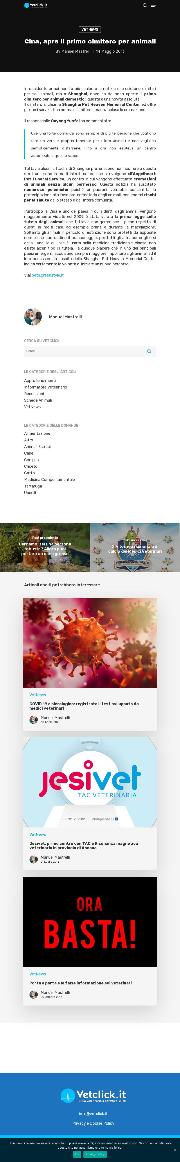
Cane (28, 453)
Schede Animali (38, 400)
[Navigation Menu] (153, 5)
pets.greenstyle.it (48, 275)
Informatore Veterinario (45, 387)
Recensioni (34, 393)
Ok (77, 1154)
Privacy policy (95, 1154)
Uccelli (30, 492)
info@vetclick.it (93, 1113)
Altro (28, 440)
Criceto (31, 466)
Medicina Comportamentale (49, 479)
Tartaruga (33, 486)
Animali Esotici (37, 446)
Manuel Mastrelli (75, 51)
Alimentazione (37, 433)
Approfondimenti (40, 380)
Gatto (29, 473)
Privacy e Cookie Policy (93, 1123)
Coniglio (31, 459)
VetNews (89, 29)
